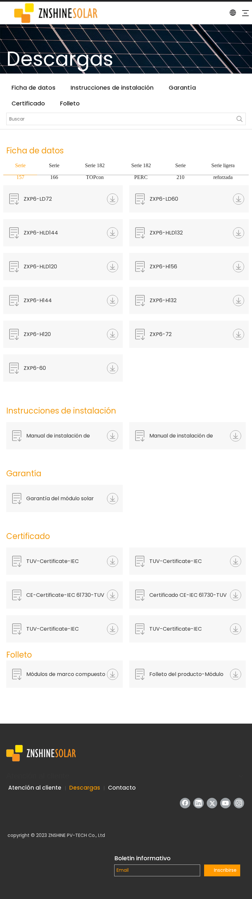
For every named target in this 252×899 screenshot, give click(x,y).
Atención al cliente (34, 788)
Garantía (182, 87)
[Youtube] (225, 803)
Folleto (70, 103)
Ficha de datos (33, 87)
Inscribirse (225, 870)
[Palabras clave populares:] (239, 119)
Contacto (122, 788)
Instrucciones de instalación (112, 87)
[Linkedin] (198, 803)
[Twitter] (212, 803)
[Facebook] (185, 803)
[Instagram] (239, 803)
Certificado (28, 103)
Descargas (84, 788)
